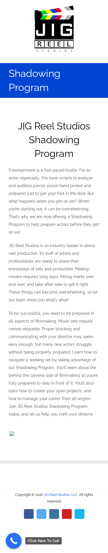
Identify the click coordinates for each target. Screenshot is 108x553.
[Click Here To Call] (14, 541)
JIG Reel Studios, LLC (61, 495)
